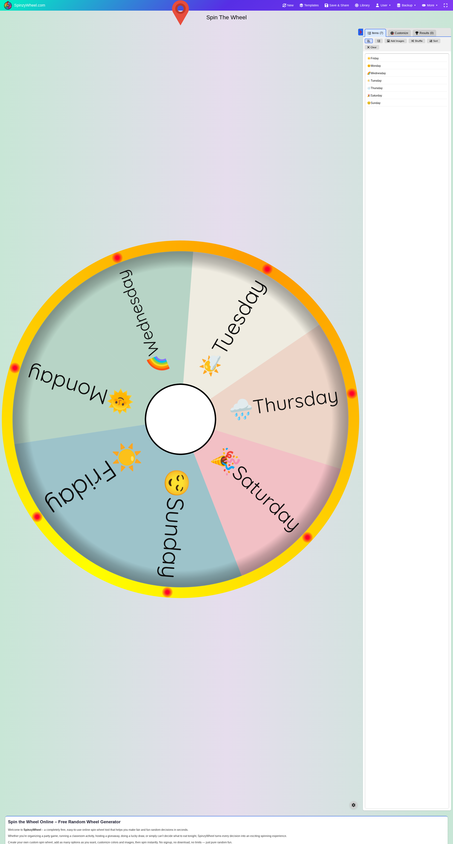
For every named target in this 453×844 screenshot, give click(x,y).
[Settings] (353, 805)
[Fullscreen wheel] (445, 5)
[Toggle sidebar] (360, 32)
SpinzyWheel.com (29, 5)
